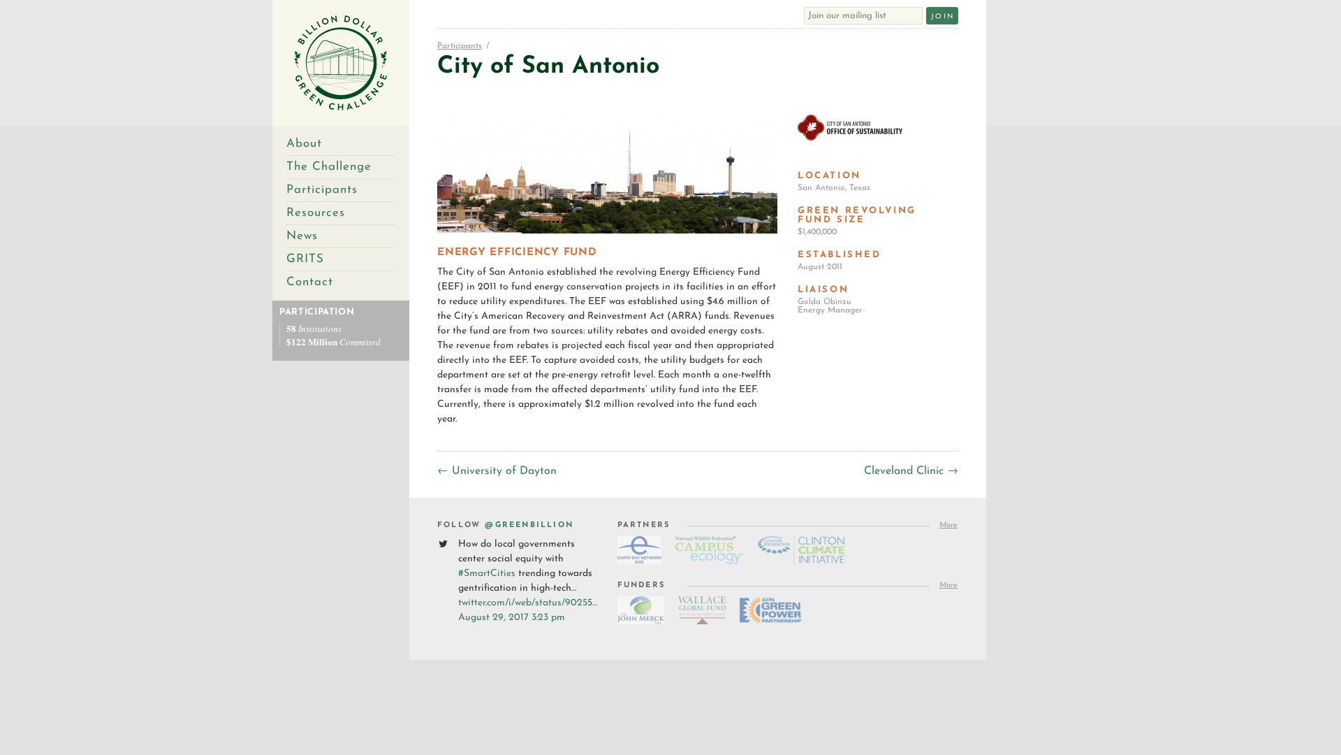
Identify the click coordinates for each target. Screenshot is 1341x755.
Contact (309, 282)
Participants (322, 190)
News (302, 236)
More (948, 525)
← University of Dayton (497, 471)
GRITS (305, 259)
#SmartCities (486, 573)
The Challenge (329, 167)
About (304, 144)
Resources (315, 213)
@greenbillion (529, 525)
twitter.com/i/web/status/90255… (527, 603)
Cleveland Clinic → (911, 471)
